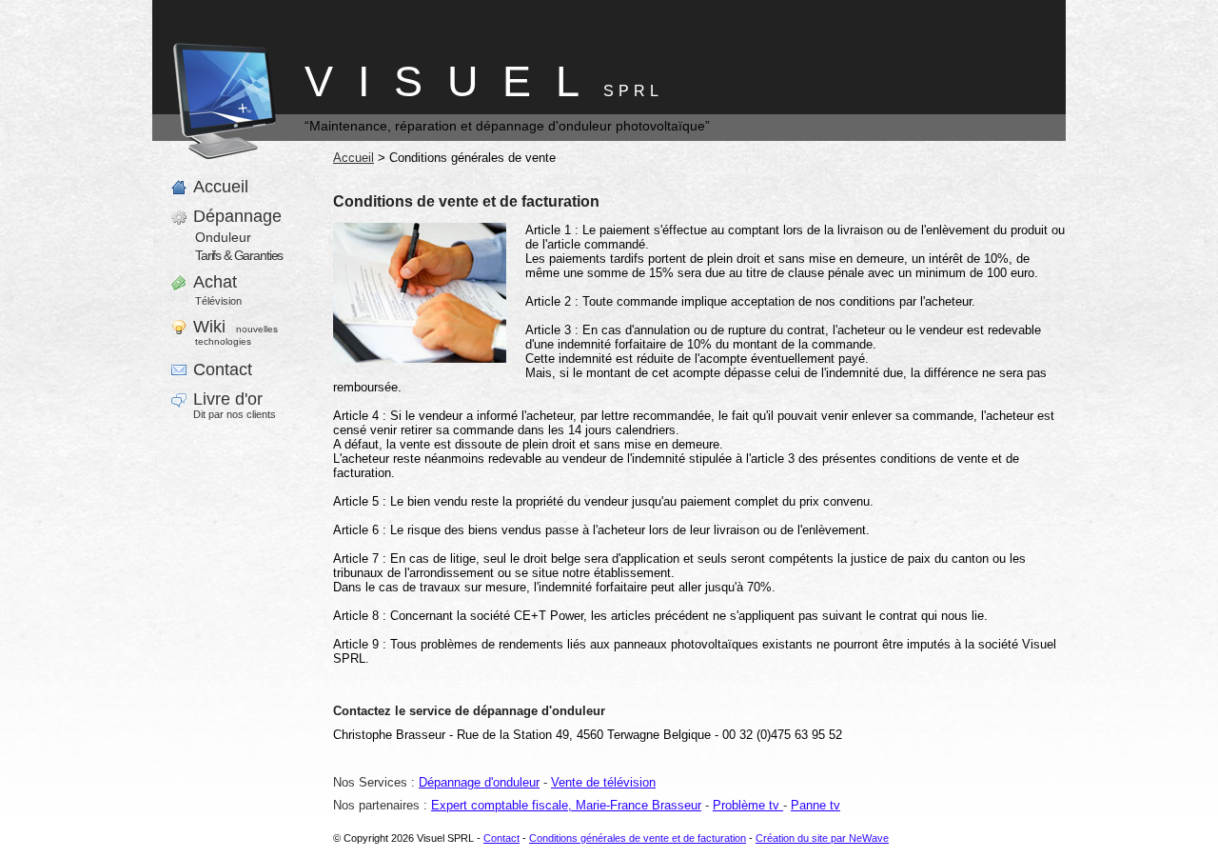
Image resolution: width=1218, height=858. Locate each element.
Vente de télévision (603, 782)
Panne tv (815, 805)
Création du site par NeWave (822, 838)
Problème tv (748, 805)
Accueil (353, 157)
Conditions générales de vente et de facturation (637, 838)
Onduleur (223, 237)
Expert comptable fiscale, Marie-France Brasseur (566, 805)
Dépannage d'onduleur (479, 782)
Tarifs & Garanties (239, 255)
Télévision (218, 301)
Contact (501, 838)
